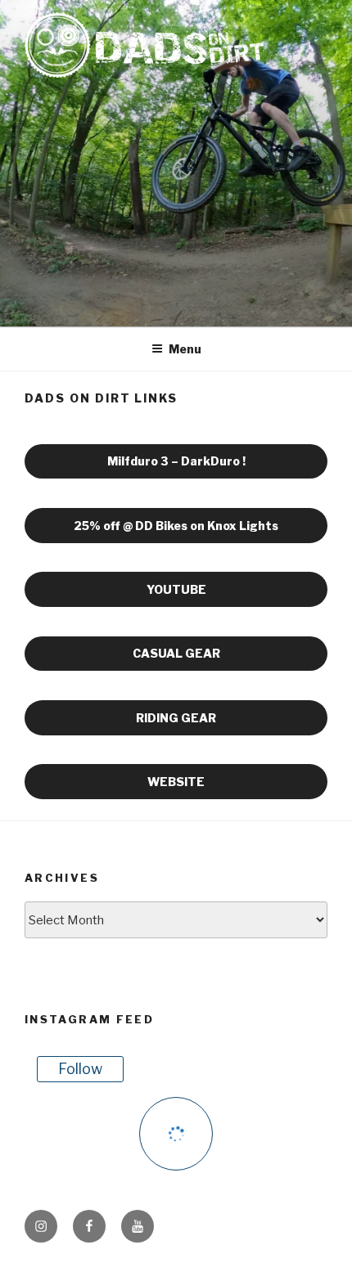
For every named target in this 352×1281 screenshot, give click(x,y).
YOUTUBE (176, 589)
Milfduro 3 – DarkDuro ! (176, 461)
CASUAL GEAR (176, 653)
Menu (185, 349)
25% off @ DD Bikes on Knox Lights (176, 526)
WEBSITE (176, 782)
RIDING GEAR (176, 718)
